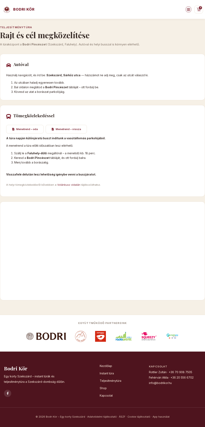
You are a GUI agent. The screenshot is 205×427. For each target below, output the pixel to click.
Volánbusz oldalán (68, 184)
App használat (161, 416)
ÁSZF (122, 416)
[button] (188, 9)
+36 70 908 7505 (180, 372)
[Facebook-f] (7, 393)
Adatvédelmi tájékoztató (102, 416)
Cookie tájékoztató (139, 416)
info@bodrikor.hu (160, 383)
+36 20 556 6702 (182, 377)
